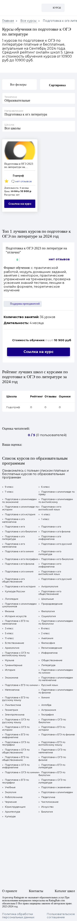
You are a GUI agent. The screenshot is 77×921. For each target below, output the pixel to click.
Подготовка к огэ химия (17, 571)
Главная (8, 21)
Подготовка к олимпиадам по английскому (55, 500)
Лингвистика (11, 705)
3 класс (7, 628)
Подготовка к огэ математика (13, 520)
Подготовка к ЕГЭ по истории (51, 728)
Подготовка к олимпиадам (55, 792)
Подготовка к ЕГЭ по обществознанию (15, 758)
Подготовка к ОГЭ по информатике (16, 766)
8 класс (44, 628)
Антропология (48, 586)
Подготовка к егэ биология (55, 559)
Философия (46, 643)
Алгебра (44, 705)
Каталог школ (65, 891)
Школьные (46, 599)
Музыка (8, 660)
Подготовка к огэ (49, 526)
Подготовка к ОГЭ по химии (20, 772)
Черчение (9, 802)
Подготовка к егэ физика (18, 564)
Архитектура (11, 811)
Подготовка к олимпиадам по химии (55, 671)
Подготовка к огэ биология (19, 531)
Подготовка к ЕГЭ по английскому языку (51, 743)
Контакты (36, 891)
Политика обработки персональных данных (18, 915)
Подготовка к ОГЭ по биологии (52, 721)
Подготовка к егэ (13, 526)
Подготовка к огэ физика (54, 531)
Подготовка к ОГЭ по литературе (52, 781)
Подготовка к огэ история (18, 514)
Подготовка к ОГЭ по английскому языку (16, 654)
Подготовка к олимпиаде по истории (20, 508)
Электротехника (13, 714)
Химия (44, 697)
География (46, 714)
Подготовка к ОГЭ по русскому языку (16, 721)
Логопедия (10, 599)
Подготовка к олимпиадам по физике (55, 691)
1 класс (43, 519)
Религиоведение (50, 648)
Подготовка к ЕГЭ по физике (56, 734)
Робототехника (12, 797)
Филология (46, 611)
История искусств (14, 616)
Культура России (13, 591)
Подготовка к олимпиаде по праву (56, 493)
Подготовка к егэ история (19, 586)
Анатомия (45, 638)
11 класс (8, 638)
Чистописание (48, 802)
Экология (9, 792)
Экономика (10, 677)
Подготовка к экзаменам (54, 787)
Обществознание (50, 660)
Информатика (48, 653)
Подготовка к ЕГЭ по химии (20, 685)
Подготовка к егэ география (20, 559)
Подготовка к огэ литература (13, 537)
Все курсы (28, 21)
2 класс (44, 633)
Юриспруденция (13, 807)
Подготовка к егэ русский (55, 544)
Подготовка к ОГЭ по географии (16, 743)
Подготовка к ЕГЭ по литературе (51, 766)
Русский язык (48, 685)
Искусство (45, 807)
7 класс (7, 491)
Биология (45, 811)
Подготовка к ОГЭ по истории (16, 728)
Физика (8, 611)
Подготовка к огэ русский (55, 579)
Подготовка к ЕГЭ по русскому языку (15, 699)
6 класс (44, 487)
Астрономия (47, 710)
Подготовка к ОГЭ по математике (52, 751)
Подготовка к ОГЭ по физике (52, 758)
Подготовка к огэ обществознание (13, 580)
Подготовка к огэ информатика (49, 537)
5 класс (7, 633)
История (8, 670)
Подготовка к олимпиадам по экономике (19, 500)
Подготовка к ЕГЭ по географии (15, 781)
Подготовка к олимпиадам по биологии (55, 622)
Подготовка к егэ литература (49, 552)
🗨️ (21, 181)
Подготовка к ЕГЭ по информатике (15, 736)
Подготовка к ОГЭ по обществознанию (16, 751)
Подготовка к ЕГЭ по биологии (51, 773)
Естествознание (13, 643)
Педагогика (46, 797)
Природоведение (50, 604)
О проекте (9, 891)
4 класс (44, 514)
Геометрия (10, 710)
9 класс (7, 487)
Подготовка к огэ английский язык (49, 573)
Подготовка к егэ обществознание (49, 592)
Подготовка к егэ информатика (49, 565)
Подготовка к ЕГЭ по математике (15, 622)
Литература (46, 665)
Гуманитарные (12, 665)
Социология (47, 616)
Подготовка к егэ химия (18, 551)
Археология (10, 648)
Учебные (9, 787)
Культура (9, 816)
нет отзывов (59, 259)
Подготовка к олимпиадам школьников (19, 605)
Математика (10, 690)
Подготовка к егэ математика (13, 545)
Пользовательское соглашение (61, 915)
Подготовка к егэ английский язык (49, 508)
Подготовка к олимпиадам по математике (55, 679)
